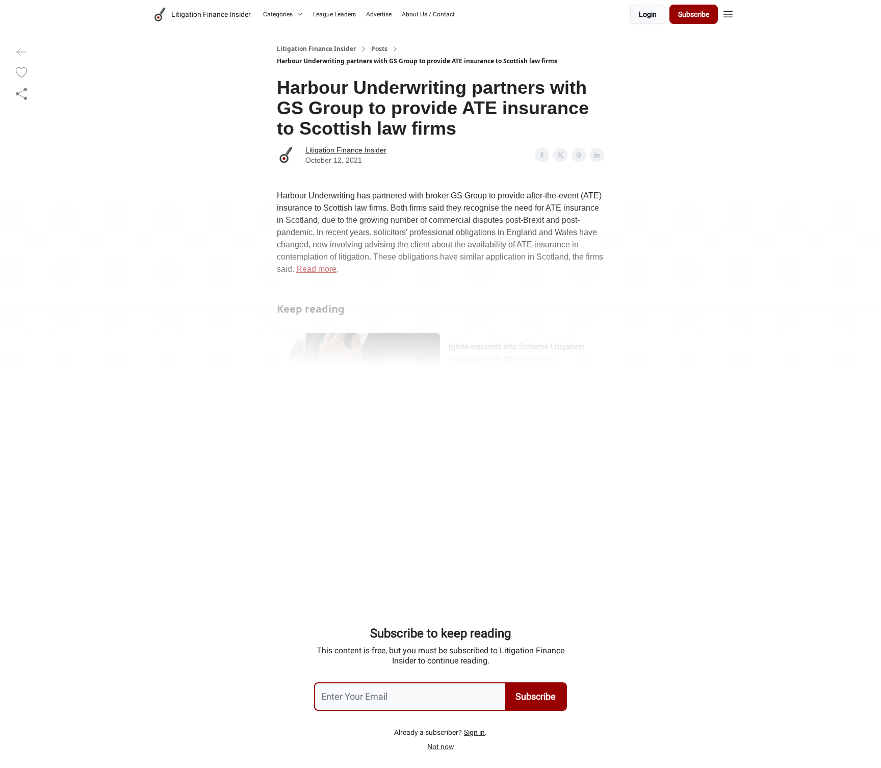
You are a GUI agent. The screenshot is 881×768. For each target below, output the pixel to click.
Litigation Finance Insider (316, 49)
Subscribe (693, 14)
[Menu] (728, 12)
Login (648, 14)
